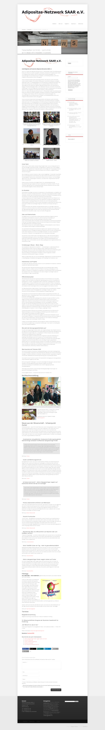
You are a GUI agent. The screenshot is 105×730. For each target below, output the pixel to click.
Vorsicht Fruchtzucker (28, 640)
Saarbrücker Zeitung (52, 712)
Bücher (52, 704)
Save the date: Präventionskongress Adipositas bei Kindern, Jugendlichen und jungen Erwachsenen (73, 103)
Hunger (52, 707)
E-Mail (69, 76)
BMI (50, 704)
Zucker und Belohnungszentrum (30, 641)
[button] (25, 649)
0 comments (47, 53)
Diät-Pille (54, 705)
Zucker (47, 714)
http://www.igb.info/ (41, 417)
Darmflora (45, 705)
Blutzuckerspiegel (46, 704)
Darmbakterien (56, 704)
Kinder (51, 708)
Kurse (57, 708)
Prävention (46, 712)
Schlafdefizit (58, 712)
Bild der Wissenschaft (31, 512)
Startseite (24, 29)
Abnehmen (57, 702)
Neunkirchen (49, 710)
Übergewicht (48, 715)
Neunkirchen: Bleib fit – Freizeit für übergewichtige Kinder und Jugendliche (75, 109)
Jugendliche (56, 707)
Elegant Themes (74, 726)
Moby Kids (54, 709)
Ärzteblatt (50, 714)
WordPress (85, 726)
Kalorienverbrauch (46, 708)
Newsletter (29, 29)
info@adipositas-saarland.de (30, 711)
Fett (48, 706)
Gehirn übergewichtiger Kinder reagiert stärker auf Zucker (35, 638)
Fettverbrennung (52, 706)
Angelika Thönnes (52, 703)
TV (51, 712)
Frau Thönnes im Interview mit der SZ (31, 644)
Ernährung (45, 706)
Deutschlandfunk (30, 541)
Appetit (57, 703)
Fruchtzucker (45, 707)
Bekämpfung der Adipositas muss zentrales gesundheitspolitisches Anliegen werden (75, 126)
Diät (52, 705)
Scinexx (28, 456)
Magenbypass (50, 709)
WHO (58, 712)
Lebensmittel (45, 709)
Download (29, 633)
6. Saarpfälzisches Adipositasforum (49, 702)
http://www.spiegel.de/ (31, 608)
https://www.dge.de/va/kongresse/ (37, 630)
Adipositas (46, 703)
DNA (57, 705)
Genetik (49, 707)
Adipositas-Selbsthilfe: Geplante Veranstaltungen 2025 (75, 113)
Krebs (55, 708)
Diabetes (49, 705)
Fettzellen (57, 706)
